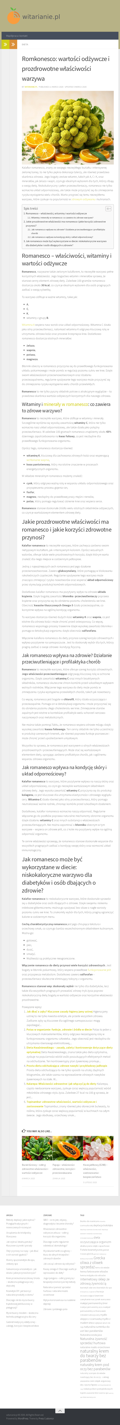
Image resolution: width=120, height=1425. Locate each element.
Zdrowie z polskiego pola (55, 1309)
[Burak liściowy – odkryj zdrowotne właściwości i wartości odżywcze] (37, 1148)
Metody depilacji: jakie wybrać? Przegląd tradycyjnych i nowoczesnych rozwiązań (20, 1223)
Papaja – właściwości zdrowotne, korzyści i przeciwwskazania (63, 1168)
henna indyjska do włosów (93, 1275)
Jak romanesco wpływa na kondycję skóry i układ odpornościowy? (62, 237)
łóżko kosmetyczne (89, 1397)
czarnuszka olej (86, 1225)
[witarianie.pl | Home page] (34, 16)
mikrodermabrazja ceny (90, 1315)
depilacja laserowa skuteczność (90, 1230)
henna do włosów (102, 1267)
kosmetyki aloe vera (88, 1287)
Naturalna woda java (91, 1334)
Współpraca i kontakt (16, 35)
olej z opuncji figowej (88, 1384)
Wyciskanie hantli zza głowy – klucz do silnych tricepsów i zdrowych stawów (57, 1254)
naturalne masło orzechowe (95, 1347)
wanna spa (103, 1393)
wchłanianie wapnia (38, 460)
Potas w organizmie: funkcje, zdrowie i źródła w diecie (59, 1029)
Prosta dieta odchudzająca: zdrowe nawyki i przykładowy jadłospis (67, 1065)
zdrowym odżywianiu (83, 199)
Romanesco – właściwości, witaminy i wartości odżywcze (56, 213)
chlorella (102, 1221)
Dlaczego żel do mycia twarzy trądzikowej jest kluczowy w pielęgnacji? (20, 1304)
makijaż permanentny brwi (93, 1303)
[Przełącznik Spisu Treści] (106, 208)
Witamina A (28, 324)
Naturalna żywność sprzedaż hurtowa (93, 1340)
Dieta (25, 44)
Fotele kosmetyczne (91, 1249)
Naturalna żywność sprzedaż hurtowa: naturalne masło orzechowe (57, 1291)
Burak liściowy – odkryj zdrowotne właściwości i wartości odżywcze (35, 1168)
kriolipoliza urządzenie (88, 1292)
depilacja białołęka (103, 1225)
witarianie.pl (31, 86)
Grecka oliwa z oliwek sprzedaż (92, 1262)
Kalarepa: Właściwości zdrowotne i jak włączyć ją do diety (61, 1084)
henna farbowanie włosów (94, 1271)
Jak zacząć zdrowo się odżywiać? (59, 1263)
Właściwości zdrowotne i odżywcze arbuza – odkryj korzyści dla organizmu (55, 1232)
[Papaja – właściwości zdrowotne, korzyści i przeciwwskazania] (67, 1148)
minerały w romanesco (65, 404)
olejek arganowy (103, 1380)
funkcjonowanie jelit (99, 970)
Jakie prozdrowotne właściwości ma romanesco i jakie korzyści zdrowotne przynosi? (66, 223)
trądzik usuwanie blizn (89, 1393)
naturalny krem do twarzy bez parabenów (94, 1355)
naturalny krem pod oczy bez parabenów (95, 1366)
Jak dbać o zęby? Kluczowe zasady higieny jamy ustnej (59, 1011)
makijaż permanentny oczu (91, 1307)
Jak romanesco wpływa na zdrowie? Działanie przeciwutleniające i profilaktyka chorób (68, 231)
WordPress (23, 1418)
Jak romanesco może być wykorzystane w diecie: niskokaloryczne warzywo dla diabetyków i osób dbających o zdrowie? (66, 243)
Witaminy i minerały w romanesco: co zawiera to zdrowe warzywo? (62, 217)
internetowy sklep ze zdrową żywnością (95, 1281)
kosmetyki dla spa (104, 1287)
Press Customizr (46, 1418)
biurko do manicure (89, 1221)
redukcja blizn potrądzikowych (98, 1388)
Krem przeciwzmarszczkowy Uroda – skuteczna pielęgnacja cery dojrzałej (23, 1282)
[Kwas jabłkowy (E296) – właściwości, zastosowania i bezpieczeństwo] (98, 1148)
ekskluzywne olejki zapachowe (94, 1245)
